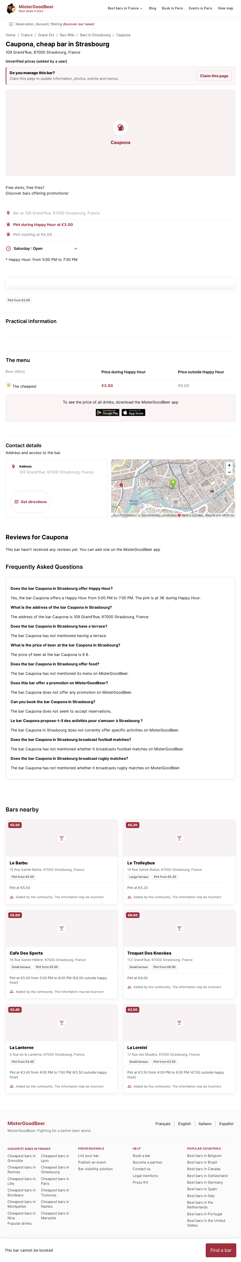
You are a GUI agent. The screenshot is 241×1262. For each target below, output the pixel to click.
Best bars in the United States (206, 1223)
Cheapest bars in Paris (55, 1181)
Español (226, 1123)
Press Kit (140, 1182)
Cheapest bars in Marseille (55, 1215)
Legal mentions (145, 1175)
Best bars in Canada (203, 1169)
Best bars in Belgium (204, 1155)
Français (163, 1123)
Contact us (142, 1169)
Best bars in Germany (205, 1182)
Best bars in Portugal (204, 1214)
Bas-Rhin (67, 35)
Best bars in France (123, 8)
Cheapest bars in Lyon (55, 1158)
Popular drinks (20, 1223)
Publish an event (92, 1162)
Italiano (205, 1123)
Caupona (123, 35)
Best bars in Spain (202, 1189)
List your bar (88, 1155)
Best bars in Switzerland (207, 1175)
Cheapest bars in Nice (22, 1215)
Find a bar (221, 1250)
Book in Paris (172, 8)
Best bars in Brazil (202, 1162)
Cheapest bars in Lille (22, 1181)
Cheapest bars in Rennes (22, 1169)
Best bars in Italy (201, 1196)
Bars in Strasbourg (95, 35)
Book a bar (141, 1155)
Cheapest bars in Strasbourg (55, 1169)
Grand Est (46, 35)
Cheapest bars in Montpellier (22, 1204)
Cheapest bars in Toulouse (55, 1192)
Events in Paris (200, 8)
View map (225, 8)
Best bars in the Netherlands (200, 1204)
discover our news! (78, 24)
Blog (152, 8)
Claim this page (214, 75)
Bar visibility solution (95, 1169)
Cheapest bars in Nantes (55, 1204)
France (27, 35)
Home (11, 35)
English (184, 1123)
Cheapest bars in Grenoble (22, 1158)
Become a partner (148, 1162)
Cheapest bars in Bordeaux (22, 1192)
